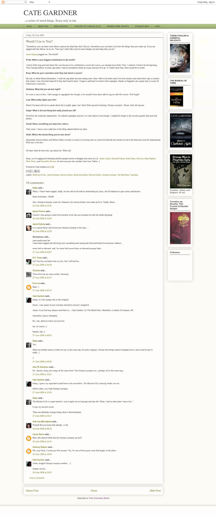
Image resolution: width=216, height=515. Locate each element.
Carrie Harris (38, 434)
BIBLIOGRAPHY (61, 26)
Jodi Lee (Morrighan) (42, 421)
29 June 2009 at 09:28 (42, 429)
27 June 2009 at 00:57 (42, 252)
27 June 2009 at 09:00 (42, 361)
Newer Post (32, 490)
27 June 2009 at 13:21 (42, 374)
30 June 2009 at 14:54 (42, 454)
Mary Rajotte (150, 158)
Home (94, 490)
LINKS (157, 26)
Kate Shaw (130, 158)
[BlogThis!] (30, 171)
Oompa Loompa (109, 175)
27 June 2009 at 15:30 (42, 392)
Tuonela (36, 270)
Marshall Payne (118, 158)
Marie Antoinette (81, 175)
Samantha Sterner (48, 161)
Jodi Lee (139, 158)
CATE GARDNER (50, 12)
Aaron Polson (39, 211)
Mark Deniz (31, 161)
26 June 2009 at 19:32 (42, 206)
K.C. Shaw (37, 258)
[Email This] (27, 171)
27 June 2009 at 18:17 (42, 416)
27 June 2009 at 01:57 (42, 278)
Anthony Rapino (40, 447)
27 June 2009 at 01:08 (42, 265)
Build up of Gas (39, 175)
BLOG (29, 26)
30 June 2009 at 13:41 (42, 441)
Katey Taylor (105, 158)
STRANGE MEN (142, 26)
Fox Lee (36, 283)
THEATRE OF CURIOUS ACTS (87, 26)
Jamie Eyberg (32, 54)
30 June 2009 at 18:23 (42, 472)
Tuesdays (134, 175)
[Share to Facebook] (35, 171)
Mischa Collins (95, 175)
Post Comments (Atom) (99, 498)
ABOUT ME (43, 26)
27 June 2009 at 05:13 (42, 290)
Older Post (155, 490)
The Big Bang (123, 175)
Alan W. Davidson (41, 367)
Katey (35, 188)
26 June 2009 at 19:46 (42, 218)
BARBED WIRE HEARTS (118, 26)
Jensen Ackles (66, 175)
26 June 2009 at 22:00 (42, 231)
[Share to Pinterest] (38, 171)
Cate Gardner (39, 296)
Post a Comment (37, 478)
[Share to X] (32, 171)
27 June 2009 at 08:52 (42, 335)
